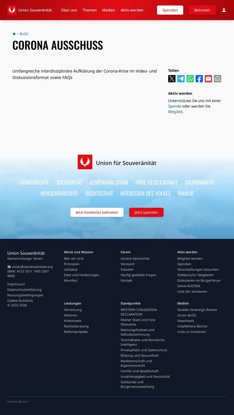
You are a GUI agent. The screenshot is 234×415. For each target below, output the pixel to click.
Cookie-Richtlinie (20, 300)
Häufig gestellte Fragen (139, 275)
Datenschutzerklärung (24, 289)
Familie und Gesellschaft (139, 371)
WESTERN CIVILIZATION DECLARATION (139, 311)
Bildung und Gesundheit (140, 355)
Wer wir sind (73, 258)
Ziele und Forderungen (81, 275)
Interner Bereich (17, 402)
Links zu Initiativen (191, 331)
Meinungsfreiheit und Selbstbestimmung (137, 332)
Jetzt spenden (146, 212)
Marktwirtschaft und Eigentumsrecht (136, 363)
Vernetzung (73, 309)
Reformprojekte (76, 331)
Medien (108, 10)
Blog (24, 34)
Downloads (185, 320)
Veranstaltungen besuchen (198, 269)
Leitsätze (70, 269)
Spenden (170, 10)
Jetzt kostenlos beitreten (97, 212)
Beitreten (202, 10)
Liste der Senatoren (192, 291)
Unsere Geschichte (135, 258)
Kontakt (126, 280)
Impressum (16, 284)
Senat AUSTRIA (188, 286)
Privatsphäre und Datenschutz (144, 350)
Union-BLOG (186, 315)
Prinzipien (72, 264)
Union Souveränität (35, 10)
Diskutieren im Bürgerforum (199, 280)
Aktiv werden (132, 10)
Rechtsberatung (76, 326)
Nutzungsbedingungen (25, 295)
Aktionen (70, 315)
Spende (174, 106)
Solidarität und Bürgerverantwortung (137, 384)
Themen (89, 10)
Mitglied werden (190, 258)
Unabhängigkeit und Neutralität (145, 376)
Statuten (127, 269)
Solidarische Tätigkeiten (195, 275)
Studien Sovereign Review (197, 309)
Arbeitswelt (72, 320)
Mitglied (175, 111)
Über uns (69, 10)
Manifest (70, 280)
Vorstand (127, 264)
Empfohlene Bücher (192, 326)
